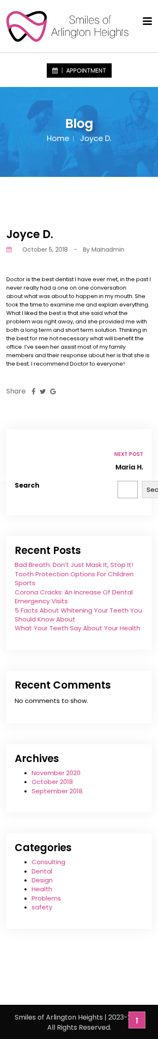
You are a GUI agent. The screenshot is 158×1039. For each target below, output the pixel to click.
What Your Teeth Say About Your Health (77, 628)
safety (42, 907)
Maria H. (129, 467)
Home (58, 138)
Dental (42, 871)
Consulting (48, 861)
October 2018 (52, 781)
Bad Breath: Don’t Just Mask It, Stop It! (74, 564)
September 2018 (57, 791)
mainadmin (107, 249)
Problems (46, 898)
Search (27, 485)
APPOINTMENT (85, 70)
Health (42, 888)
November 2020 (56, 772)
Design (42, 880)
